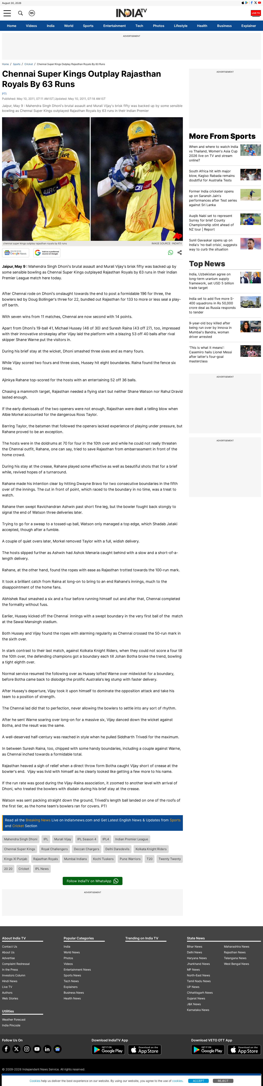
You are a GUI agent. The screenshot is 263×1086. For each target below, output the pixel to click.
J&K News (194, 1004)
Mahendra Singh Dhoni (20, 839)
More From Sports (222, 136)
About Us (8, 952)
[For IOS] (244, 1050)
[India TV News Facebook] (251, 2)
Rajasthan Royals (45, 859)
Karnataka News (198, 1010)
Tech (139, 26)
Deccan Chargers (86, 849)
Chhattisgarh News (200, 992)
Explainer (248, 26)
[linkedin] (47, 1049)
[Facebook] (6, 1049)
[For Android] (208, 1050)
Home (11, 26)
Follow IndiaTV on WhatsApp (89, 881)
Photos (158, 26)
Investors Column (13, 975)
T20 (149, 859)
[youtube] (37, 1049)
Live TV (7, 987)
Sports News (72, 975)
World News (72, 952)
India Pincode (11, 1025)
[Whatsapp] (170, 252)
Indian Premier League (131, 839)
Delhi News (194, 952)
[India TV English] (131, 13)
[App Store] (144, 1050)
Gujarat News (196, 998)
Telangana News (235, 958)
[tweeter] (16, 1049)
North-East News (198, 975)
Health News (72, 998)
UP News (193, 987)
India (50, 26)
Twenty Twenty (170, 859)
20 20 (8, 869)
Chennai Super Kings (19, 849)
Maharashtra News (236, 946)
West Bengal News (236, 963)
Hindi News (9, 981)
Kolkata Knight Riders (151, 849)
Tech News (71, 981)
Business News (74, 992)
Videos (31, 26)
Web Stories (10, 998)
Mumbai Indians (75, 859)
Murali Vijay (62, 839)
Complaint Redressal (16, 963)
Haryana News (197, 958)
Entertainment (114, 26)
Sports (88, 26)
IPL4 (106, 839)
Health (202, 26)
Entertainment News (77, 969)
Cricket (28, 64)
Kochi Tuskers (103, 859)
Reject (223, 1081)
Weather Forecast (13, 1019)
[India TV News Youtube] (259, 2)
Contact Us (9, 946)
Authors (7, 992)
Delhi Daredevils (117, 849)
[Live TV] (256, 13)
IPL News (42, 869)
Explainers (70, 987)
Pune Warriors (130, 859)
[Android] (246, 2)
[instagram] (27, 1049)
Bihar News (194, 946)
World (68, 26)
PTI (4, 93)
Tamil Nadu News (199, 981)
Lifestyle (180, 26)
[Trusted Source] (46, 252)
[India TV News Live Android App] (108, 1050)
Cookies (35, 1081)
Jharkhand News (198, 963)
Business (224, 26)
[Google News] (15, 252)
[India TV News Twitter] (255, 2)
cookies (177, 1081)
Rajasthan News (235, 952)
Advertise (8, 958)
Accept (198, 1081)
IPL (46, 839)
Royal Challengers (54, 849)
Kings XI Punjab (15, 859)
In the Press (10, 969)
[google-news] (57, 1049)
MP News (193, 969)
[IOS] (242, 2)
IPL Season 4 (86, 839)
